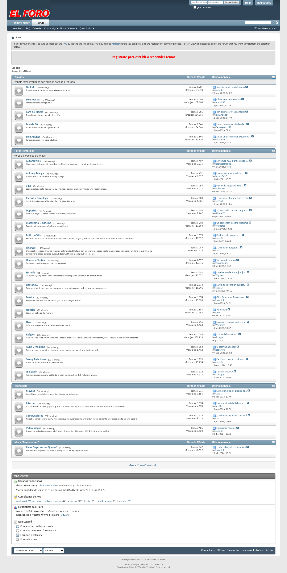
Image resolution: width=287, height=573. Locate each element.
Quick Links (86, 28)
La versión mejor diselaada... (231, 124)
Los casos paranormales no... (231, 322)
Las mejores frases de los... (230, 173)
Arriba (269, 550)
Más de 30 (32, 124)
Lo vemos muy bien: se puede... (232, 161)
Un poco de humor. (226, 260)
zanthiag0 (21, 501)
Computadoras (34, 416)
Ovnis (29, 322)
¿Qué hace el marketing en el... (232, 198)
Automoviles (33, 161)
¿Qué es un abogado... (227, 248)
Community (50, 28)
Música (30, 297)
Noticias (30, 310)
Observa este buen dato (228, 99)
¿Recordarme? (203, 7)
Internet (31, 403)
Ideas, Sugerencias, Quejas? (41, 447)
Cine (28, 186)
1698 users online (48, 485)
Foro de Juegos (34, 112)
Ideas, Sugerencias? (26, 442)
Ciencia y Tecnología (37, 198)
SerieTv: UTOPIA (224, 372)
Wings (31, 501)
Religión (30, 334)
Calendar (37, 28)
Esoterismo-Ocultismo (38, 223)
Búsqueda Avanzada (264, 28)
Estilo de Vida (33, 235)
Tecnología (20, 385)
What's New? (22, 22)
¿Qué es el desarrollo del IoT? (231, 416)
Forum (41, 22)
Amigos (19, 77)
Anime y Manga (35, 173)
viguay (64, 515)
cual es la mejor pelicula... (229, 186)
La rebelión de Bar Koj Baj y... (231, 272)
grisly (39, 501)
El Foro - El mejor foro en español (235, 550)
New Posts (18, 28)
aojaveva (72, 501)
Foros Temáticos (24, 150)
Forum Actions (67, 28)
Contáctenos (208, 550)
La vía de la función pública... (231, 285)
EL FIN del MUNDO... (227, 334)
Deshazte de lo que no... (228, 235)
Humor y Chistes (35, 260)
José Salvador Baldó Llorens (230, 87)
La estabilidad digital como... (231, 403)
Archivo (259, 550)
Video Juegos (33, 428)
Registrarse (264, 2)
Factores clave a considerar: (230, 359)
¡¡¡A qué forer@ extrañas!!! (230, 112)
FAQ (28, 28)
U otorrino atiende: (226, 347)
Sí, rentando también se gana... (232, 210)
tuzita (87, 501)
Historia (30, 272)
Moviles (30, 391)
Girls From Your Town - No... (230, 297)
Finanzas (31, 248)
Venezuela (221, 310)
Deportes (31, 210)
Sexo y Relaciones (36, 359)
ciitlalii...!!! (125, 501)
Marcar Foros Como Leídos (143, 465)
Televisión (31, 372)
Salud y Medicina (35, 347)
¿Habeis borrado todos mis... (231, 447)
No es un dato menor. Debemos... (233, 137)
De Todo (30, 87)
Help (248, 2)
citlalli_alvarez (104, 501)
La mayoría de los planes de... (231, 391)
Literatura (32, 285)
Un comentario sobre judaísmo (232, 223)
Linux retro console (226, 428)
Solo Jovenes (33, 99)
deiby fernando (52, 501)
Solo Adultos (33, 137)
